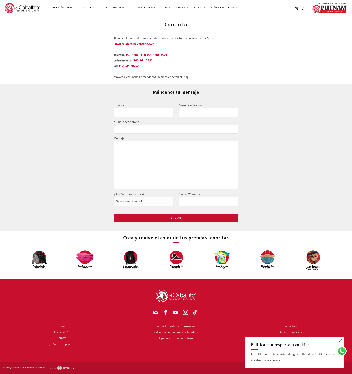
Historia (60, 326)
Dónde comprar (145, 7)
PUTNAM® (60, 338)
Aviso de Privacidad (291, 332)
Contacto (235, 7)
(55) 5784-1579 (157, 55)
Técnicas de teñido (206, 7)
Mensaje (119, 138)
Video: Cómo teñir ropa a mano (176, 326)
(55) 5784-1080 (136, 55)
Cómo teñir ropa (61, 7)
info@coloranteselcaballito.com (134, 44)
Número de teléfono (126, 122)
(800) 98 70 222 (143, 60)
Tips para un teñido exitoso (176, 338)
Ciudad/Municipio (190, 194)
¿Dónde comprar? (60, 344)
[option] (39, 260)
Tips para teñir (115, 7)
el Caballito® (60, 332)
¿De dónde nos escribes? (129, 194)
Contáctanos (291, 326)
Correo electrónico (190, 105)
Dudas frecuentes (175, 7)
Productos (89, 7)
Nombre (119, 105)
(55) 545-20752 (129, 66)
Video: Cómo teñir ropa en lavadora (176, 332)
